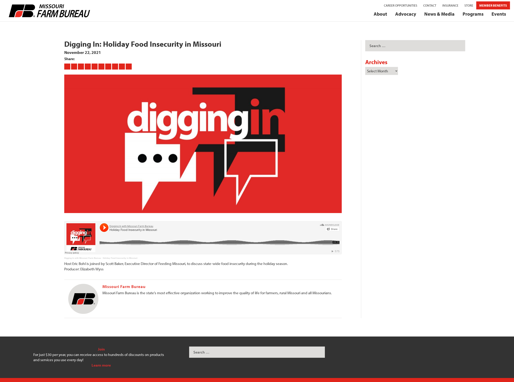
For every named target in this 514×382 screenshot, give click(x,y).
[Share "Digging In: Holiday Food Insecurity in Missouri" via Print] (129, 66)
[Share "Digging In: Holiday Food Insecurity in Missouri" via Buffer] (108, 66)
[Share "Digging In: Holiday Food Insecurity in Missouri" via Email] (122, 66)
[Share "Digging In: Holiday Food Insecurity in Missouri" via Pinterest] (95, 66)
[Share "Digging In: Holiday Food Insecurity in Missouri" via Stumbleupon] (115, 66)
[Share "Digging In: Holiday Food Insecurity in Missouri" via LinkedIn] (101, 66)
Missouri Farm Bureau (124, 286)
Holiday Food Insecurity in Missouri (120, 258)
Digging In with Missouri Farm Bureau (82, 258)
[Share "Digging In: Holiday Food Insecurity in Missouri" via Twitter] (74, 66)
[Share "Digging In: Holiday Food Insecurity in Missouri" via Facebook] (67, 66)
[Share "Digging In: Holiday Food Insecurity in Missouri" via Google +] (81, 66)
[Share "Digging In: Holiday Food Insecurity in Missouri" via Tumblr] (88, 66)
